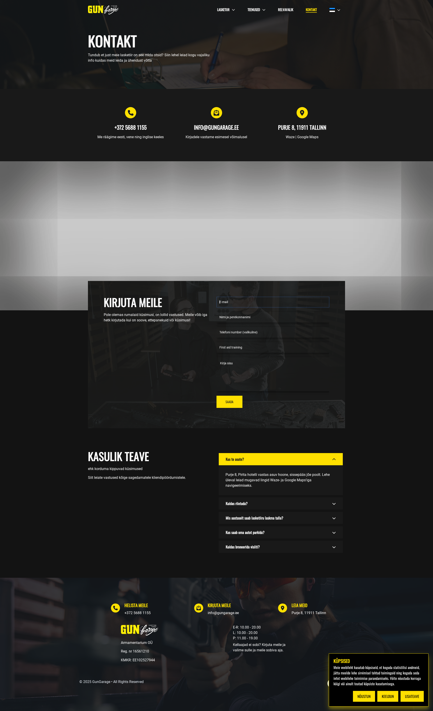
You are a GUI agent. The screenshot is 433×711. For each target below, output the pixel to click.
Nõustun (364, 696)
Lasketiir (223, 9)
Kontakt (311, 9)
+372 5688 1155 (137, 613)
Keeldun (388, 696)
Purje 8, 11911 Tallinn (309, 613)
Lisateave (412, 696)
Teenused (254, 9)
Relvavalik (285, 9)
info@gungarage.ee (223, 613)
